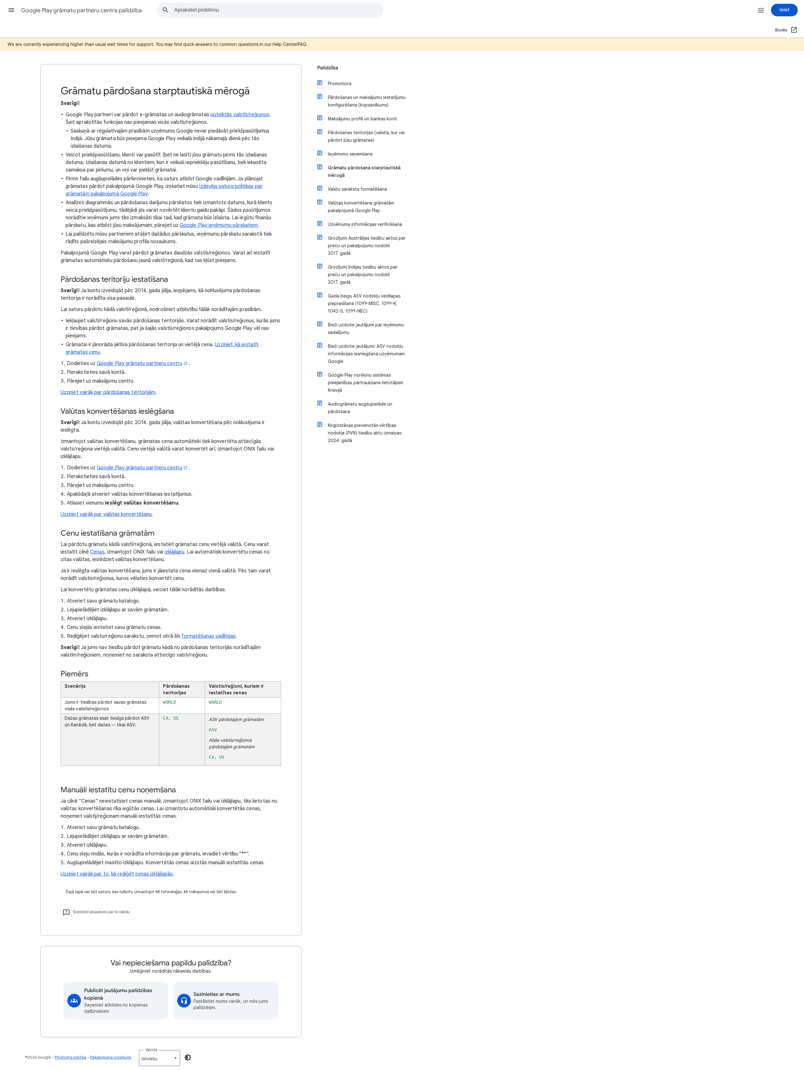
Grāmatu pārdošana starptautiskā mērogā (364, 171)
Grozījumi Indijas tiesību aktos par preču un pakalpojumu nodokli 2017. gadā (362, 274)
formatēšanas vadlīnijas (209, 636)
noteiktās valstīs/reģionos (239, 115)
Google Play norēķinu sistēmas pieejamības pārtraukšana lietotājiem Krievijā (365, 382)
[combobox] (278, 10)
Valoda (151, 1049)
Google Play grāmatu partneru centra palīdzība (81, 10)
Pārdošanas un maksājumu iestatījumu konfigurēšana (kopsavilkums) (366, 101)
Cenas (97, 552)
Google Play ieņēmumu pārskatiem (219, 225)
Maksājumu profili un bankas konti (362, 119)
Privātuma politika (70, 1057)
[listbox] (159, 1058)
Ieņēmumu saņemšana (350, 154)
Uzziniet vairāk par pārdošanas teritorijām (108, 392)
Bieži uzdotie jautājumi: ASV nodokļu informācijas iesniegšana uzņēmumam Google (366, 353)
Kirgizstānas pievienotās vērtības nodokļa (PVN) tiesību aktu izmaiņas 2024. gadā (364, 433)
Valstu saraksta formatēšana (357, 189)
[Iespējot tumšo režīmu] (187, 1057)
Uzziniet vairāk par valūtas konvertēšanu (106, 514)
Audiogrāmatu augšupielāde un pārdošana (360, 407)
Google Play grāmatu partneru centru (139, 363)
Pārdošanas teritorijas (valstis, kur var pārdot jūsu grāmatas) (366, 136)
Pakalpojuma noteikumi (110, 1057)
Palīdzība (327, 68)
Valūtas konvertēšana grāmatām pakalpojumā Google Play (361, 206)
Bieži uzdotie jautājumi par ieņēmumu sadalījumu (366, 328)
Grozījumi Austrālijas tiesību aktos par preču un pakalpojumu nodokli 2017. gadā (366, 245)
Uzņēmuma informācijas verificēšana (365, 224)
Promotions (339, 83)
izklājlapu (174, 552)
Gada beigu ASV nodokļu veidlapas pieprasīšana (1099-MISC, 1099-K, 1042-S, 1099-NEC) (364, 303)
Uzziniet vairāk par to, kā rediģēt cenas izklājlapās (117, 874)
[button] (11, 10)
